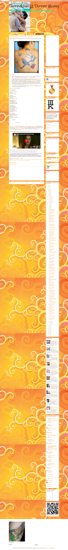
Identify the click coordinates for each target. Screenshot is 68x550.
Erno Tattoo (28, 77)
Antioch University (18, 128)
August (49, 202)
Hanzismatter (50, 432)
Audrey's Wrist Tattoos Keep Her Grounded (54, 399)
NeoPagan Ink (50, 459)
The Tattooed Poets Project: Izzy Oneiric (54, 384)
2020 (48, 189)
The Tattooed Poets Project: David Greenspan (51, 262)
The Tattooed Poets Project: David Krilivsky (51, 259)
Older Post (41, 182)
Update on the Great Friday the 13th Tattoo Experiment (54, 407)
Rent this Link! (49, 124)
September (50, 201)
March (49, 321)
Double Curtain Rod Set (51, 440)
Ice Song (25, 126)
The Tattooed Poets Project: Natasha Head (51, 274)
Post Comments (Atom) (28, 185)
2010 (48, 331)
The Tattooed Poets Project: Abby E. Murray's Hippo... (51, 296)
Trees (25, 160)
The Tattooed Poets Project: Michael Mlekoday (51, 304)
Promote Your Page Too (49, 80)
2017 (48, 193)
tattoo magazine (50, 471)
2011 (48, 329)
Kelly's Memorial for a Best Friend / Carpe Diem (54, 355)
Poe (18, 80)
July (49, 203)
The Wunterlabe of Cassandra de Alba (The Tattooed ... (51, 291)
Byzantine (18, 159)
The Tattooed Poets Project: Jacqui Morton (51, 246)
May (49, 206)
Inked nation (50, 482)
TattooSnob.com (50, 474)
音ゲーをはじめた (50, 452)
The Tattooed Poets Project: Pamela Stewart (51, 288)
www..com (49, 491)
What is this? (49, 499)
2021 (48, 187)
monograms (32, 159)
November (50, 198)
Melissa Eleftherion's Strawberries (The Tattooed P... (51, 216)
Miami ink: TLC (50, 476)
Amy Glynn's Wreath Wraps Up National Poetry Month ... (51, 210)
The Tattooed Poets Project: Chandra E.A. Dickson (52, 243)
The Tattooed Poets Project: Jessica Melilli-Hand (51, 219)
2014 (48, 325)
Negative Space (36, 159)
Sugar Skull (49, 460)
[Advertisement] (26, 173)
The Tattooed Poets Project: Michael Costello (51, 213)
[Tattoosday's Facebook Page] (47, 79)
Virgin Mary (28, 160)
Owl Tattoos (50, 470)
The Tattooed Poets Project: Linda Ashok (51, 294)
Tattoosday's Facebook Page (50, 78)
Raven (13, 160)
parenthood (41, 159)
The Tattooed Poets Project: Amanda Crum (51, 222)
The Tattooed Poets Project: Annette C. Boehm (51, 271)
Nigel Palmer (50, 486)
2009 (48, 332)
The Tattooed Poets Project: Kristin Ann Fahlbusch (51, 310)
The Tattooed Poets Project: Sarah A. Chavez (51, 313)
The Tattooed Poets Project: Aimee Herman (51, 249)
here (21, 82)
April (49, 207)
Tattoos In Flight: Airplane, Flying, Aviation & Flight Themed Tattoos (52, 446)
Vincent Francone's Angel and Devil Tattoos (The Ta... (51, 285)
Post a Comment (13, 164)
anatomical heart (14, 159)
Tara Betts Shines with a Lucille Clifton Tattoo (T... (52, 252)
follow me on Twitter (55, 160)
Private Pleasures (32, 126)
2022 (48, 186)
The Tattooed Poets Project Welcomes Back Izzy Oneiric (51, 225)
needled (49, 424)
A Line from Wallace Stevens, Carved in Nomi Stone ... (51, 277)
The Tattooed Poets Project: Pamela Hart (52, 238)
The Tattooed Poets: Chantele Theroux (51, 230)
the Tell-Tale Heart (33, 80)
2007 (48, 335)
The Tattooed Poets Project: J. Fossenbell (52, 227)
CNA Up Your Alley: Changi (51, 429)
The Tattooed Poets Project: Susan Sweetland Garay (51, 268)
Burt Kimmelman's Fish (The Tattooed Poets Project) (52, 299)
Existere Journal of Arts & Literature (31, 84)
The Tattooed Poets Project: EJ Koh (51, 282)
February (50, 322)
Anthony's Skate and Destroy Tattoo (54, 348)
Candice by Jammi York (51, 464)
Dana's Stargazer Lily (54, 340)
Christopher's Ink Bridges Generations (54, 377)
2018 (48, 191)
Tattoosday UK (49, 127)
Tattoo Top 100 (50, 480)
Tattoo (28, 126)
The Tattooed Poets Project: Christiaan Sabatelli (51, 265)
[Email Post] (21, 158)
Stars (15, 160)
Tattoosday (53, 165)
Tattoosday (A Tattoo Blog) (34, 6)
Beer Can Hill (50, 439)
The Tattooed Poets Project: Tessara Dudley (51, 255)
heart (29, 159)
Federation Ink (26, 159)
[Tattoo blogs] (52, 95)
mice (12, 84)
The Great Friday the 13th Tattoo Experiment (54, 370)
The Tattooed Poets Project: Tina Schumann (51, 307)
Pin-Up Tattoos (50, 451)
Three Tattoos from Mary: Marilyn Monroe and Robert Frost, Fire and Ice (54, 392)
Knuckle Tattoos (49, 130)
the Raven (28, 80)
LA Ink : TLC (50, 484)
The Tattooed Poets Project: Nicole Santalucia (51, 235)
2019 (48, 190)
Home (27, 182)
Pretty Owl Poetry (33, 131)
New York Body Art (51, 463)
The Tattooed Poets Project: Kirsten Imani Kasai (52, 240)
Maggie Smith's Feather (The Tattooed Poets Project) (52, 280)
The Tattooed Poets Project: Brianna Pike (52, 302)
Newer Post (12, 182)
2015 (48, 195)
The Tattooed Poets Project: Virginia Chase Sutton (51, 232)
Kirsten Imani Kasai (12, 39)
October (49, 199)
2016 (48, 194)
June (49, 205)
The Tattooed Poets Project (20, 160)
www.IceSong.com (12, 129)
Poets (10, 160)
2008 (48, 333)
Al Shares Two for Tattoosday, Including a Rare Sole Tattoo (54, 363)
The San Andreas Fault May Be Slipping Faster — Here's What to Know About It (52, 420)
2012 (48, 328)
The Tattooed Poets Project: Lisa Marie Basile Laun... (51, 319)
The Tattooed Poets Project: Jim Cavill (51, 316)
